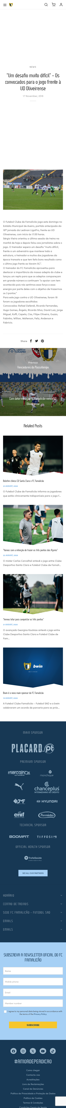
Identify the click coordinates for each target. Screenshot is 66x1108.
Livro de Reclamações (33, 1084)
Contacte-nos (33, 1074)
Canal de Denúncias (33, 1088)
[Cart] (53, 4)
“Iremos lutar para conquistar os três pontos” (23, 619)
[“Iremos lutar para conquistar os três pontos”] (33, 594)
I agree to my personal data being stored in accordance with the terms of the (34, 1012)
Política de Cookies (33, 1098)
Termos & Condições (33, 1102)
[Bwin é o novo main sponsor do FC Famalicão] (33, 667)
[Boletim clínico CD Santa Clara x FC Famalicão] (33, 456)
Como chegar (33, 1070)
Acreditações (33, 1079)
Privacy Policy (40, 1013)
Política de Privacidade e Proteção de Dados (33, 1093)
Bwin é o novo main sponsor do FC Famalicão (23, 692)
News (33, 66)
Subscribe (33, 1025)
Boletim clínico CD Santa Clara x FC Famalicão (23, 480)
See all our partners (33, 873)
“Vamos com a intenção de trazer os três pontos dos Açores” (30, 550)
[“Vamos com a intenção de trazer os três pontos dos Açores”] (33, 525)
